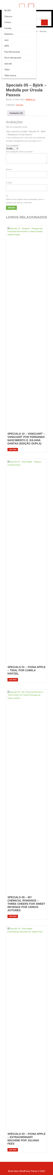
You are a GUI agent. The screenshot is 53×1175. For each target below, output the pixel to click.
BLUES (7, 10)
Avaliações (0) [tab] (16, 113)
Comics (7, 22)
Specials (8, 63)
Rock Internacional (12, 58)
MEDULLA (30, 99)
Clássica (8, 16)
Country (7, 28)
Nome (9, 169)
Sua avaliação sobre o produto (20, 151)
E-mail (9, 183)
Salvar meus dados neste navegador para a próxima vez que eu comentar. (25, 201)
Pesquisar (44, 22)
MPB (6, 46)
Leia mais (12, 449)
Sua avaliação (13, 145)
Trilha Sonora (10, 75)
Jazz (6, 40)
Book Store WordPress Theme (22, 1171)
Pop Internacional (12, 52)
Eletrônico (8, 34)
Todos (7, 69)
